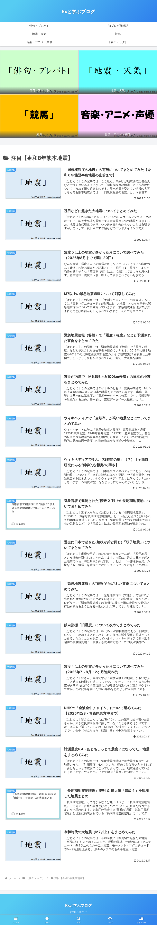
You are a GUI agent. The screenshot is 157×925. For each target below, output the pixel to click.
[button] (145, 678)
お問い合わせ (78, 912)
